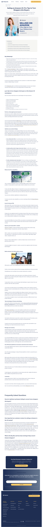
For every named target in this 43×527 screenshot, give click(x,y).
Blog (6, 4)
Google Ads (12, 505)
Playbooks (19, 503)
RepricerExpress (35, 199)
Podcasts (27, 503)
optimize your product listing (13, 134)
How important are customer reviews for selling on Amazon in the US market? (19, 48)
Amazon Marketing (13, 509)
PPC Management (13, 503)
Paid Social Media (13, 507)
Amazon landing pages (33, 358)
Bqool (7, 200)
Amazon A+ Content (8, 227)
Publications (27, 505)
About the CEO (35, 505)
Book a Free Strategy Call (36, 1)
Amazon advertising (10, 309)
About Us (34, 503)
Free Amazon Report (21, 509)
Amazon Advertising (6, 507)
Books (19, 507)
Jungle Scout (18, 120)
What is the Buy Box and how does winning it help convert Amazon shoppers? (19, 50)
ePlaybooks (28, 385)
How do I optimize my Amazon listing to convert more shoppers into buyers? (18, 46)
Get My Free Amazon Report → (21, 465)
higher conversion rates (22, 410)
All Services (4, 516)
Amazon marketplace (12, 69)
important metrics (11, 449)
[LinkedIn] (21, 521)
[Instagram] (23, 521)
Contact (34, 507)
